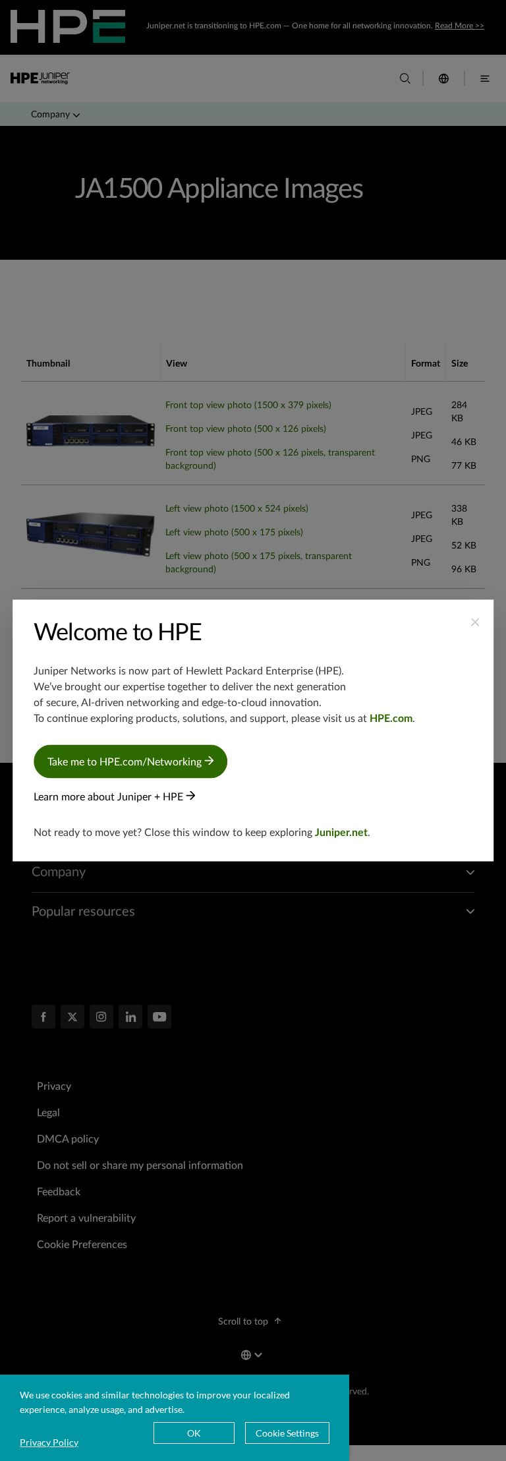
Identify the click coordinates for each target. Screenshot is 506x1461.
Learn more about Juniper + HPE (110, 797)
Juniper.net (341, 832)
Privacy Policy (49, 1442)
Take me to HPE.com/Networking (125, 762)
